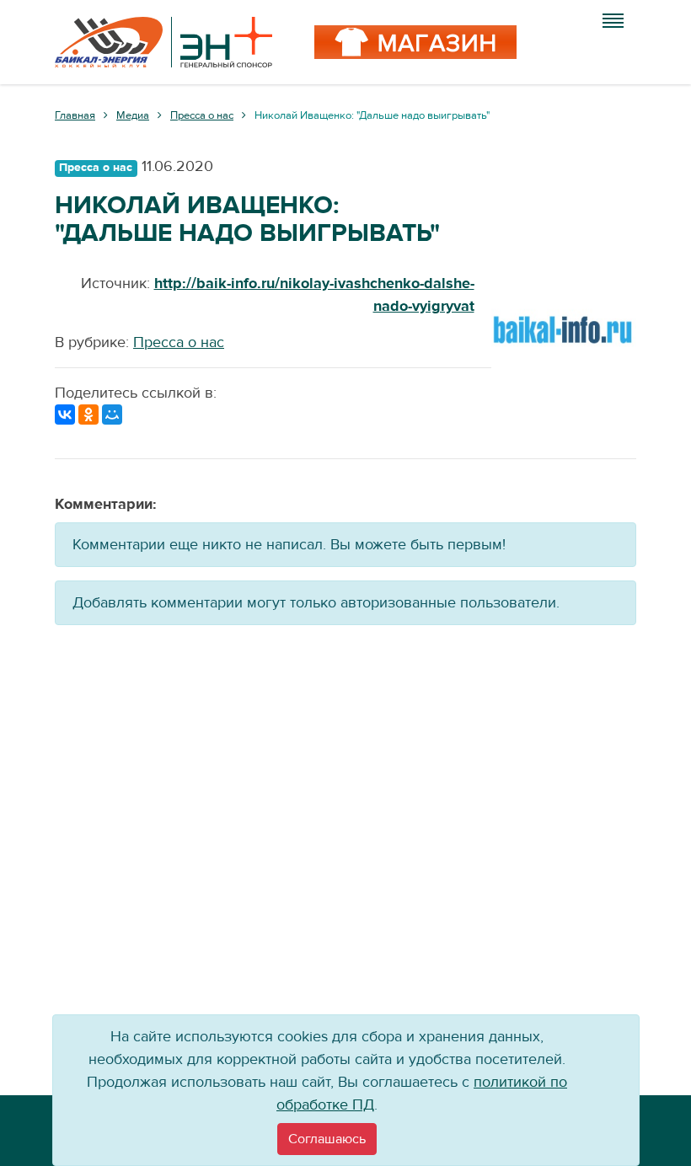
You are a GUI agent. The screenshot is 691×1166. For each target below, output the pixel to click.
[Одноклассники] (88, 414)
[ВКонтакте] (65, 414)
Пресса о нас (178, 342)
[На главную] (163, 42)
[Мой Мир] (112, 414)
